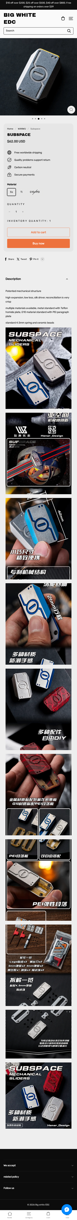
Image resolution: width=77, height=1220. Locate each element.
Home (10, 129)
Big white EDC (20, 18)
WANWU (22, 129)
